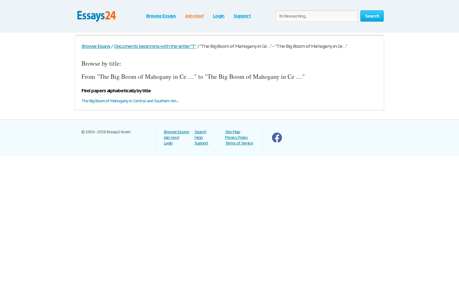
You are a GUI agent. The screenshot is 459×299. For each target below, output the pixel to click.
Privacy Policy (236, 137)
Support (242, 16)
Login (218, 16)
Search (200, 131)
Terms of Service (239, 143)
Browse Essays (161, 16)
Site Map (232, 131)
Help (199, 137)
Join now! (194, 16)
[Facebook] (277, 141)
